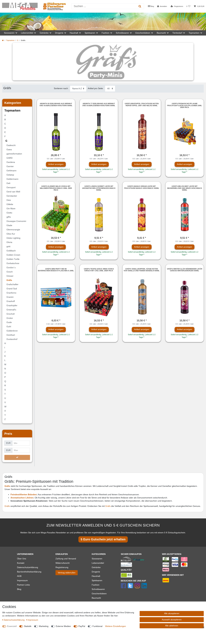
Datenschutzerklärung (27, 567)
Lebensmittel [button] (27, 33)
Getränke (96, 567)
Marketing (43, 626)
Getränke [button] (44, 33)
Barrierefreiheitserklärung (29, 571)
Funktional (97, 626)
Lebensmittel (98, 563)
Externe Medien (63, 626)
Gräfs (7, 506)
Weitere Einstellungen (115, 626)
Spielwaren (97, 580)
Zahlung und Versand (65, 558)
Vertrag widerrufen (66, 572)
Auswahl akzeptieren (172, 619)
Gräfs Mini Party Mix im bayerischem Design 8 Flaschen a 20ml (56, 270)
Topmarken (10, 40)
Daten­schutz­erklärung (14, 620)
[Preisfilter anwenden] (17, 457)
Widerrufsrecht (62, 563)
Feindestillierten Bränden (24, 494)
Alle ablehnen (171, 625)
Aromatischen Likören (22, 497)
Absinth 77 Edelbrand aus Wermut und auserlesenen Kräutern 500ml (98, 104)
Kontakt (20, 563)
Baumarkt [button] (161, 33)
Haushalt (96, 576)
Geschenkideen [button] (142, 33)
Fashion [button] (105, 33)
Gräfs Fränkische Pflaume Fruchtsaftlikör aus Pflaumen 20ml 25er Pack (184, 105)
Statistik (27, 626)
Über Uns (21, 558)
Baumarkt (96, 598)
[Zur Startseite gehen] (3, 40)
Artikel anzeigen (55, 164)
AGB (19, 576)
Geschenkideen (99, 593)
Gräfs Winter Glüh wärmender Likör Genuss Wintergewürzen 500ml (184, 270)
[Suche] (140, 6)
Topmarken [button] (194, 33)
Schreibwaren (98, 589)
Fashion (95, 585)
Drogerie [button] (59, 33)
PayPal (81, 626)
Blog (152, 6)
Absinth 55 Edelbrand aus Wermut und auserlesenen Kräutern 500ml (56, 104)
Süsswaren (97, 558)
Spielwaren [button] (90, 33)
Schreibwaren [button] (122, 33)
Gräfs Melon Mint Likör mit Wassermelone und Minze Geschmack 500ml (184, 188)
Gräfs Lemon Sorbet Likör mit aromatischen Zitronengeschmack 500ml (99, 188)
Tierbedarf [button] (177, 33)
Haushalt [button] (74, 33)
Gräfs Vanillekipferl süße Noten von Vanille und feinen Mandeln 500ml (142, 270)
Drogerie (96, 571)
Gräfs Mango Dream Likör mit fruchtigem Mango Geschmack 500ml (141, 187)
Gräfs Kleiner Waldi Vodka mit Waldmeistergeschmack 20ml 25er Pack (56, 188)
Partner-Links (23, 585)
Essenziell (12, 626)
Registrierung (61, 567)
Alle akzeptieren (171, 613)
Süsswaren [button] (9, 33)
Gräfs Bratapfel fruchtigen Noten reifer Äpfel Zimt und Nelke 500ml (142, 104)
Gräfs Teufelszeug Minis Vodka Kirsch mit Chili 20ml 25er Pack (99, 270)
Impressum (22, 580)
